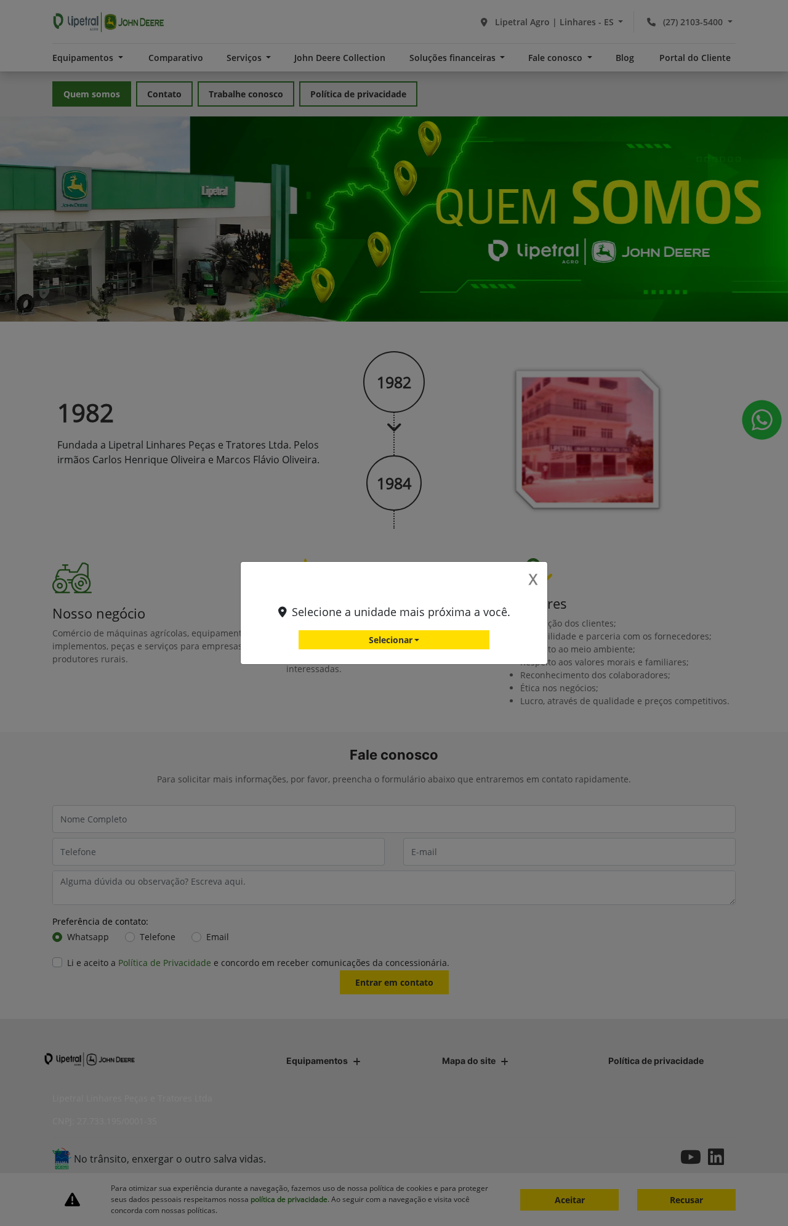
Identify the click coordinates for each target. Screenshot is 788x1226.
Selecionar (390, 640)
